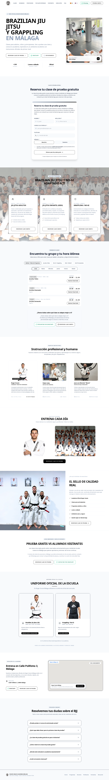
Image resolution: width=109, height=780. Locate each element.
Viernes (66, 268)
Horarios (21, 3)
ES (72, 3)
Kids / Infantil (68, 263)
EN (77, 3)
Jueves (58, 268)
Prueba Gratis (97, 3)
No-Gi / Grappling (57, 263)
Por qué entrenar (40, 3)
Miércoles (50, 268)
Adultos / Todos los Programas (33, 263)
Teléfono (37, 132)
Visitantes (51, 3)
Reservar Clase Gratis (23, 229)
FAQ (65, 3)
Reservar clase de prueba (54, 461)
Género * (36, 139)
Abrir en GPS (80, 686)
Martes (43, 268)
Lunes (35, 268)
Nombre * (37, 118)
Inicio (66, 774)
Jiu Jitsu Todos (46, 263)
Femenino (65, 142)
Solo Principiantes (79, 263)
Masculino (44, 142)
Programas (72, 774)
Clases (15, 3)
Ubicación (59, 3)
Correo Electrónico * (40, 125)
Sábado (73, 268)
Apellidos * (58, 118)
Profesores (30, 3)
